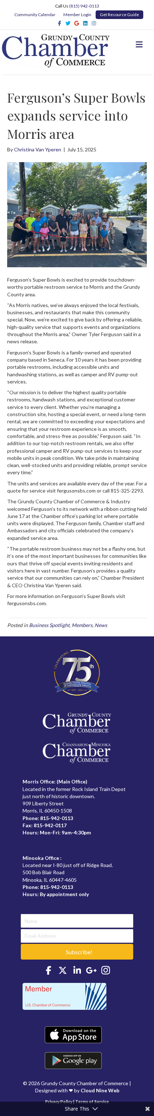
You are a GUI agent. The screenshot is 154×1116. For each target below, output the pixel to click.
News (101, 625)
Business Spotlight (49, 625)
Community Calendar (35, 14)
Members (82, 625)
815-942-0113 (56, 818)
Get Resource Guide (119, 14)
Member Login (77, 14)
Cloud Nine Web (100, 1090)
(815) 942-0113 (84, 6)
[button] (77, 952)
